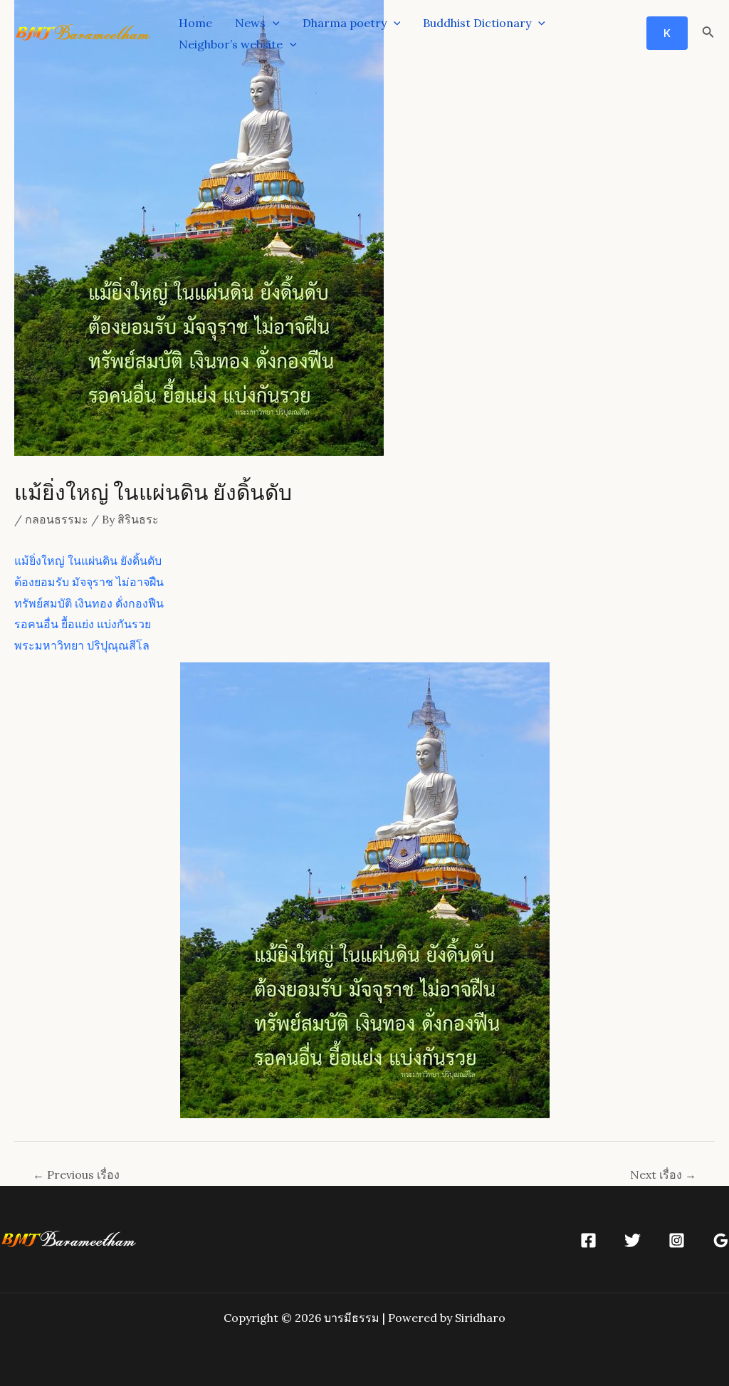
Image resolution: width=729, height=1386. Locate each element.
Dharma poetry (345, 23)
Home (195, 23)
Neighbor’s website (231, 44)
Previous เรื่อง (76, 1174)
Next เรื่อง (663, 1174)
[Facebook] (588, 1240)
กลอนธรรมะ (56, 519)
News (250, 23)
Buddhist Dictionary (477, 23)
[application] (273, 22)
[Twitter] (632, 1240)
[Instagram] (676, 1240)
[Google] (721, 1240)
